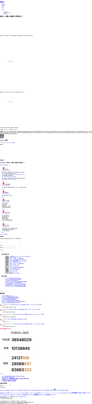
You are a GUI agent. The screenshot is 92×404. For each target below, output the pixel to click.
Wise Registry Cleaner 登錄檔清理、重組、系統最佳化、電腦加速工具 (13, 301)
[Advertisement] (29, 25)
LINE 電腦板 (11, 256)
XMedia (13, 269)
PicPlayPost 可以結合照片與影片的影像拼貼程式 (13, 279)
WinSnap (18, 262)
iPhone (39, 392)
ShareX (10, 262)
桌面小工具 (19, 394)
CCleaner (11, 267)
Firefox (16, 272)
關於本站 (1, 396)
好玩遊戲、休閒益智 (82, 392)
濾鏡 (21, 394)
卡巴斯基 (14, 257)
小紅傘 (10, 257)
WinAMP (11, 264)
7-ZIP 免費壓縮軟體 (20, 258)
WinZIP (14, 258)
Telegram (16, 256)
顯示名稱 (1, 247)
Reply (3, 180)
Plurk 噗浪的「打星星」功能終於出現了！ (12, 280)
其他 (7, 11)
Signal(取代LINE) (27, 256)
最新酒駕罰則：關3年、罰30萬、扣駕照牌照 (9, 379)
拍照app (9, 394)
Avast (20, 257)
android (2, 392)
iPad (36, 392)
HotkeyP (10, 268)
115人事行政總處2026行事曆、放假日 (8, 377)
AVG (17, 257)
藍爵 (6, 192)
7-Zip (3, 5)
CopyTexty (19, 268)
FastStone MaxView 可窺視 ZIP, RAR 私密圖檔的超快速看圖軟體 (16, 281)
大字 (2, 7)
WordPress (24, 396)
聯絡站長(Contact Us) (6, 396)
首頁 (2, 9)
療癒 (32, 394)
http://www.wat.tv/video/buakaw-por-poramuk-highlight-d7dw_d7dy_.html (13, 174)
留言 (1, 245)
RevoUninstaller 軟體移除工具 (18, 267)
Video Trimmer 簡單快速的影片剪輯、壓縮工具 (13, 278)
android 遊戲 (6, 392)
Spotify (18, 264)
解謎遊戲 (48, 394)
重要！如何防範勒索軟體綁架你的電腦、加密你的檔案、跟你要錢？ (13, 376)
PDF (47, 392)
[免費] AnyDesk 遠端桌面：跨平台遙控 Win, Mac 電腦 (11, 302)
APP (10, 392)
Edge (14, 272)
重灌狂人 (2, 2)
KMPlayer (3, 4)
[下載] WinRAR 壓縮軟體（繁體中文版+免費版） (10, 296)
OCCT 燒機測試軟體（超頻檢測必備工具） (9, 299)
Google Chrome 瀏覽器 (24, 392)
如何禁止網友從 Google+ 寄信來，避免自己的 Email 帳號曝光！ (16, 285)
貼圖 (53, 394)
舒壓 (42, 394)
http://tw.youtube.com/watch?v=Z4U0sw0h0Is (9, 176)
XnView (25, 261)
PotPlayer (15, 263)
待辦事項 (3, 394)
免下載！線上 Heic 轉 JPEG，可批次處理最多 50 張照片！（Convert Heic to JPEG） (24, 304)
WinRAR (10, 258)
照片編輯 (25, 394)
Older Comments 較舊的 (4, 234)
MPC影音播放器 (21, 263)
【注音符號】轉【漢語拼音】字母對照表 (9, 380)
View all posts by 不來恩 (11, 142)
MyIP (3, 6)
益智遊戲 (36, 394)
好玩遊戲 (74, 392)
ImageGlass (21, 261)
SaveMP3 (18, 273)
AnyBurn (15, 270)
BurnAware (11, 270)
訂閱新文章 (15, 396)
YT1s (15, 273)
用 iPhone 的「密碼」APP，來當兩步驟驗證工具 (13, 282)
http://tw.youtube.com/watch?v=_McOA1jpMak (9, 179)
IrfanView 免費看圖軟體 (13, 261)
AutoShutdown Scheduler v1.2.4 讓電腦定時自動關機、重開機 (15, 286)
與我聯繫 (22, 403)
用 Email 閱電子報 (20, 396)
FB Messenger (21, 256)
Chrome (10, 272)
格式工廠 (17, 269)
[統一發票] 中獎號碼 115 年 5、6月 (8, 295)
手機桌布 (6, 394)
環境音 (31, 394)
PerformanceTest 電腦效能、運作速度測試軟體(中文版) (11, 300)
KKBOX (14, 264)
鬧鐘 (54, 394)
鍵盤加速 (14, 268)
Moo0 (10, 269)
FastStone (14, 262)
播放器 (12, 394)
